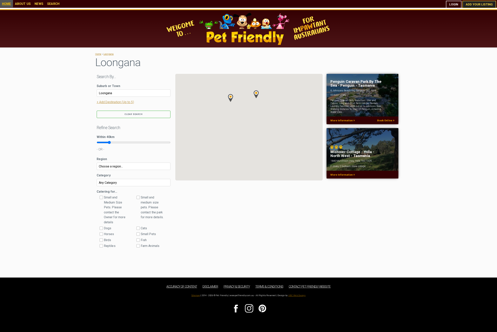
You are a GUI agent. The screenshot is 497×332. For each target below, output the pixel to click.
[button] (256, 94)
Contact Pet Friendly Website (310, 286)
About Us (23, 4)
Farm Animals (150, 246)
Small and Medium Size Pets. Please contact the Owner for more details (114, 210)
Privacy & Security (237, 286)
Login (453, 4)
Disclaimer (210, 286)
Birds (107, 240)
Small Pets (148, 234)
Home (6, 4)
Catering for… (107, 191)
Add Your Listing (479, 4)
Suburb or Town (108, 86)
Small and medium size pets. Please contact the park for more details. (152, 207)
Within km (106, 137)
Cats (144, 228)
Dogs (107, 228)
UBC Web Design (297, 295)
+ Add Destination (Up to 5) (115, 102)
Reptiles (110, 246)
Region (102, 159)
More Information (342, 120)
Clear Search (133, 114)
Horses (109, 234)
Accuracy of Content (181, 286)
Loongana (108, 54)
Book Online (385, 120)
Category (104, 175)
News (39, 4)
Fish (144, 240)
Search (53, 4)
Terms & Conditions (269, 286)
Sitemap (195, 295)
